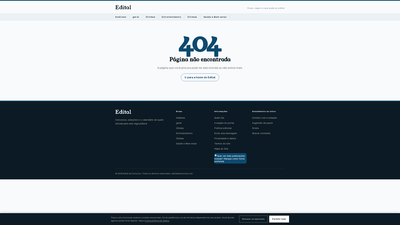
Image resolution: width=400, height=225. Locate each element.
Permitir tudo (279, 219)
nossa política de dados (157, 220)
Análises (120, 17)
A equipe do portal (224, 123)
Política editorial (223, 128)
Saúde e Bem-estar (215, 17)
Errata (255, 128)
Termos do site (222, 143)
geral (136, 17)
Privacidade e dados (225, 138)
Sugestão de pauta (262, 123)
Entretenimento (171, 17)
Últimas (150, 17)
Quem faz (219, 117)
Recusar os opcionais (253, 219)
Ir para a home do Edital (200, 77)
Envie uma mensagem (225, 133)
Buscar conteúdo (261, 133)
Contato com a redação (264, 117)
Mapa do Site (221, 148)
